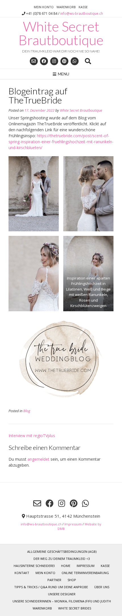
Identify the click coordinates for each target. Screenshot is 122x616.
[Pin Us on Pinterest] (64, 61)
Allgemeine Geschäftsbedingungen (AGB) (61, 551)
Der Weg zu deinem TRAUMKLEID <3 (61, 558)
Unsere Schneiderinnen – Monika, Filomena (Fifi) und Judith (61, 601)
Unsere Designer (61, 594)
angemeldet (38, 459)
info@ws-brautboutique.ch (81, 13)
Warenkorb (66, 7)
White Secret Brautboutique (61, 33)
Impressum (73, 524)
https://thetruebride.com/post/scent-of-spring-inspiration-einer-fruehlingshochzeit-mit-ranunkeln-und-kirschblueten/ (61, 141)
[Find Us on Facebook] (44, 61)
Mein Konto (44, 7)
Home (65, 566)
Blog (26, 410)
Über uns (101, 587)
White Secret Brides (74, 608)
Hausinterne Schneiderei (34, 566)
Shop (72, 580)
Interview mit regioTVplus (32, 435)
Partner (54, 580)
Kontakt (21, 573)
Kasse (83, 7)
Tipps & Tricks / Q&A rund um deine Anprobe (51, 587)
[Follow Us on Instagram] (54, 61)
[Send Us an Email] (34, 61)
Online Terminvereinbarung (85, 573)
